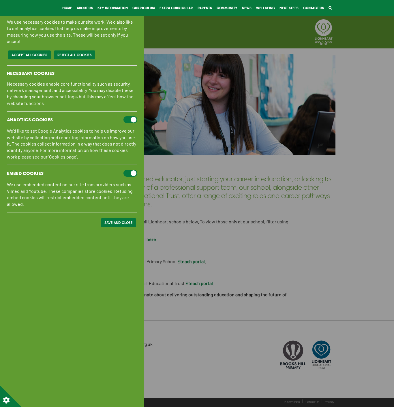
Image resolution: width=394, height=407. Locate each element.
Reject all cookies (74, 55)
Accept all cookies (29, 55)
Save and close (118, 223)
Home (67, 8)
